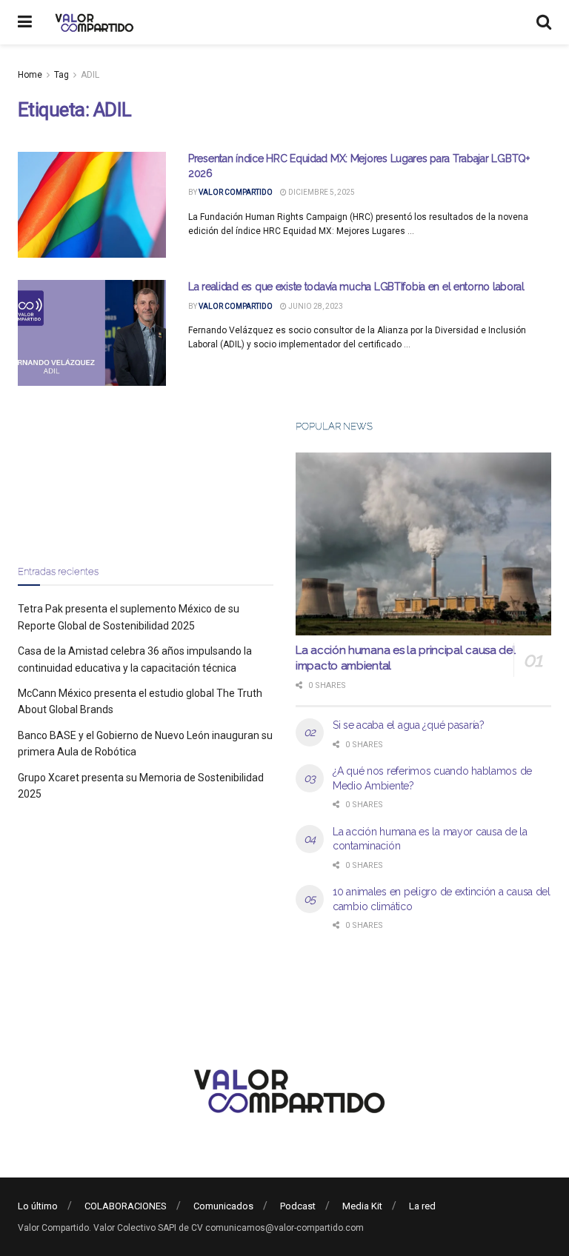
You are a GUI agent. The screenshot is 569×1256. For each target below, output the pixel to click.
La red (422, 1206)
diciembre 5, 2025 (321, 192)
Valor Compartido (236, 192)
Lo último (38, 1206)
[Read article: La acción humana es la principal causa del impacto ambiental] (423, 543)
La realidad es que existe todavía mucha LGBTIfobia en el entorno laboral (356, 287)
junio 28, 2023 (315, 306)
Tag (61, 75)
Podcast (298, 1206)
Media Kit (362, 1206)
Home (30, 75)
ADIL (90, 75)
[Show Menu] (25, 22)
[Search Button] (543, 22)
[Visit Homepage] (92, 22)
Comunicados (223, 1206)
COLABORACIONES (125, 1206)
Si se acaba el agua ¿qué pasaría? (409, 725)
